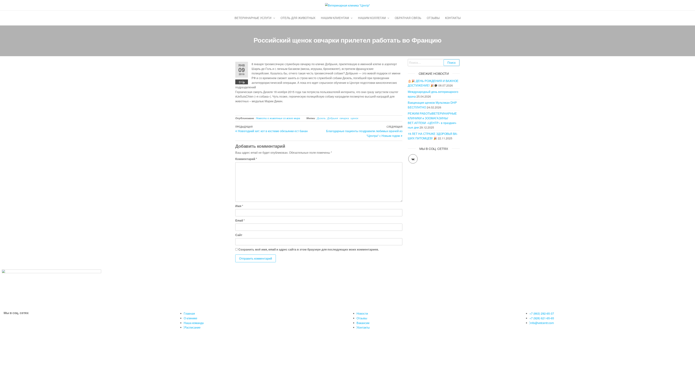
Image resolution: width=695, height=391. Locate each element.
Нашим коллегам (372, 18)
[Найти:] (434, 62)
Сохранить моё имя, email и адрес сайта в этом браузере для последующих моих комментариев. (308, 249)
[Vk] (8, 322)
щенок (354, 118)
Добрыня (332, 118)
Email (240, 220)
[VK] (413, 158)
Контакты (453, 18)
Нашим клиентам (335, 18)
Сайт (238, 235)
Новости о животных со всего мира (278, 118)
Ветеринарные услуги (253, 18)
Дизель (321, 118)
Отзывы (433, 18)
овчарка (344, 118)
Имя (239, 206)
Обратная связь (408, 18)
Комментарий (246, 159)
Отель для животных (298, 18)
